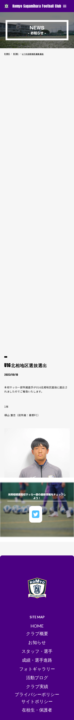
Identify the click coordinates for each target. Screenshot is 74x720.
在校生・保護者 (37, 709)
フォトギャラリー (37, 668)
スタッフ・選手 (37, 651)
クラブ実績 (37, 686)
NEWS (16, 54)
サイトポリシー (37, 701)
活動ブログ (37, 677)
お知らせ (37, 642)
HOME (7, 54)
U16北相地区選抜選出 (33, 54)
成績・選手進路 (37, 660)
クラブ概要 (37, 633)
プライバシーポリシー (37, 694)
